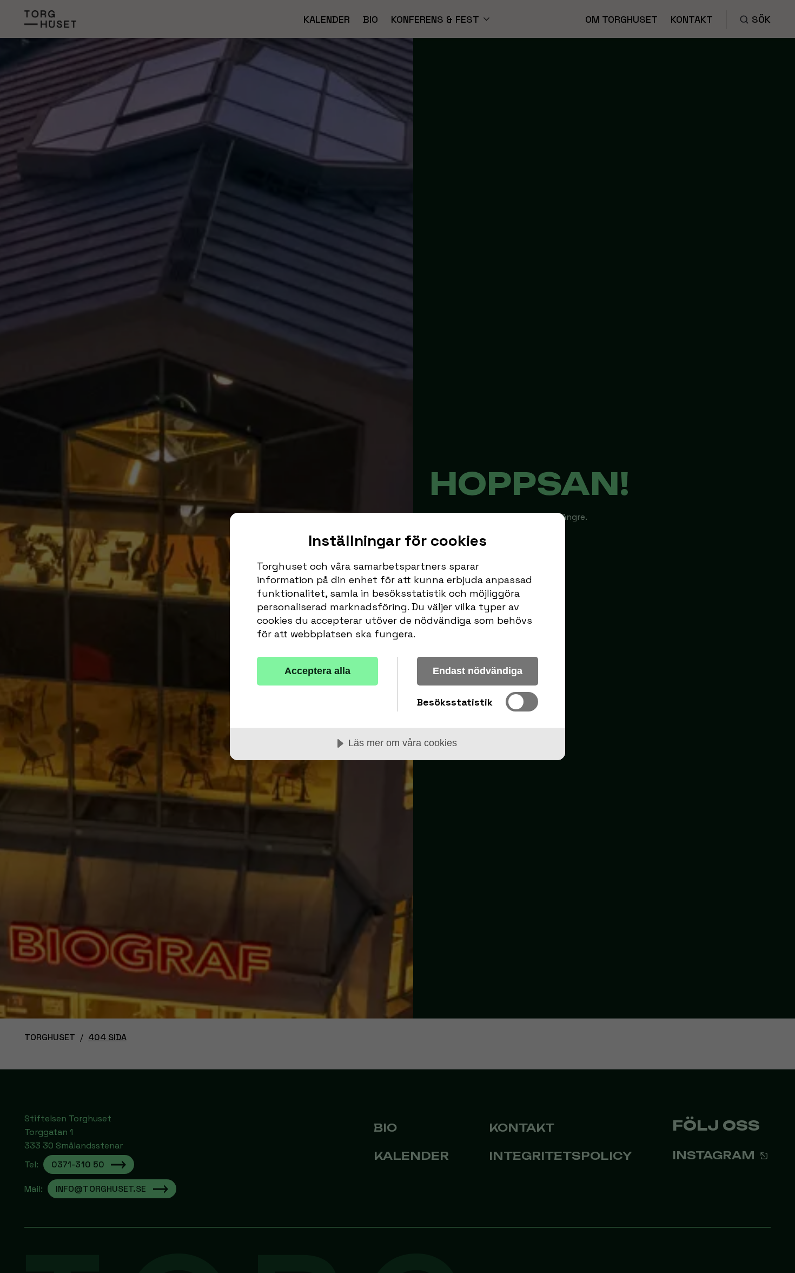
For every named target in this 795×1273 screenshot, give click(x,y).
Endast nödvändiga (477, 670)
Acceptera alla (317, 670)
